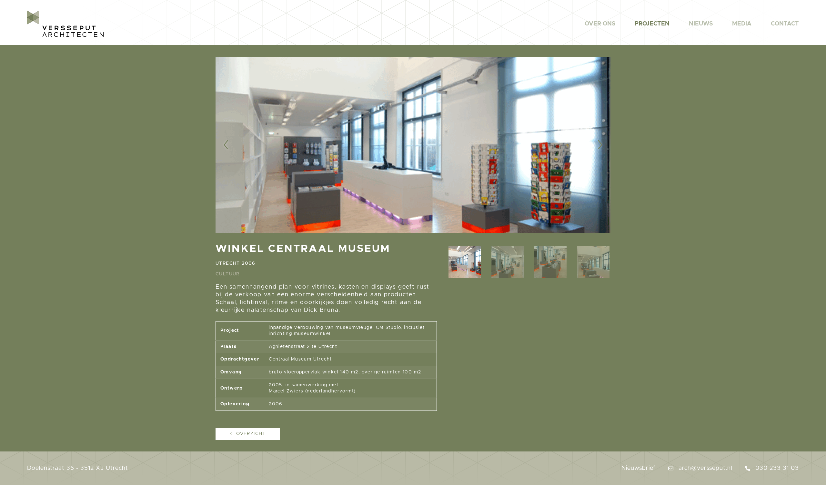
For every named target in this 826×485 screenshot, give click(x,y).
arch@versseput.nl (704, 468)
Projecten (652, 24)
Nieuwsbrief (638, 468)
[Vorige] (240, 145)
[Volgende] (586, 145)
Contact (785, 24)
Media (741, 24)
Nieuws (701, 24)
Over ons (600, 24)
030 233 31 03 (776, 468)
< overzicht (248, 433)
